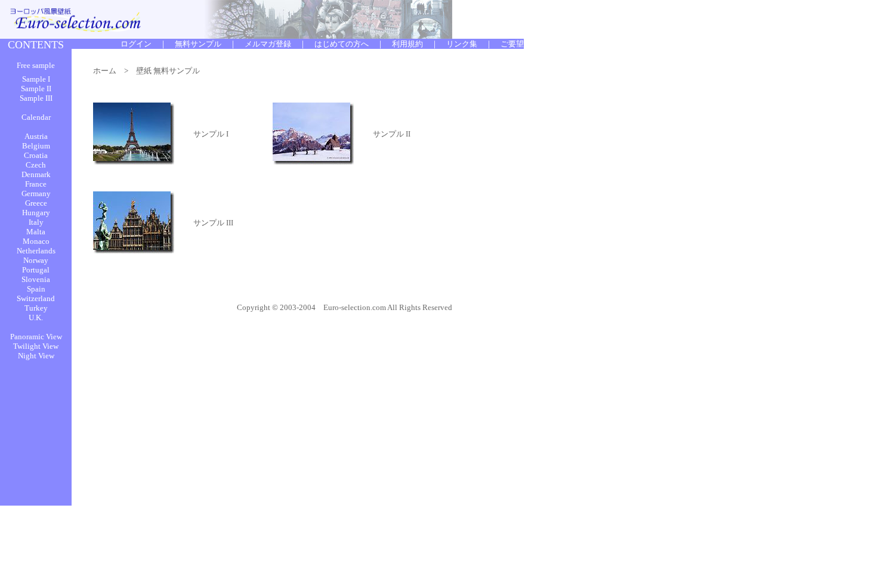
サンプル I (210, 133)
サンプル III (213, 222)
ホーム (104, 70)
